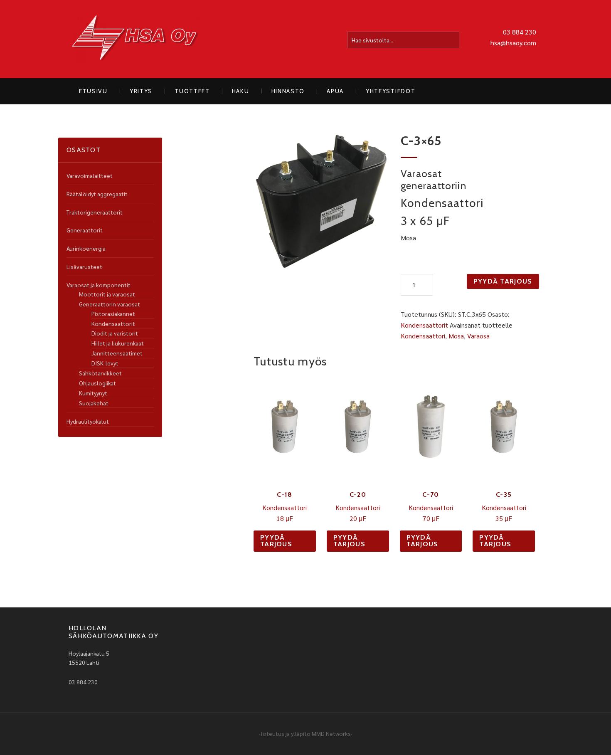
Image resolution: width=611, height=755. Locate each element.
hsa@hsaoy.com (513, 42)
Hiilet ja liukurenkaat (117, 343)
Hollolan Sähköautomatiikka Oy (135, 39)
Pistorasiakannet (113, 313)
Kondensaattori (423, 335)
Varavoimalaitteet (90, 175)
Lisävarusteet (84, 266)
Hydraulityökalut (88, 421)
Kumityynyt (93, 393)
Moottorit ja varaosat (107, 294)
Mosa (456, 335)
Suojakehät (93, 403)
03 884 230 (519, 31)
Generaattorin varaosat (109, 304)
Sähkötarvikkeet (100, 373)
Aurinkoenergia (86, 248)
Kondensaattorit (424, 325)
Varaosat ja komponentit (99, 285)
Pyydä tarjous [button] (276, 540)
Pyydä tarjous (502, 281)
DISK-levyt (104, 363)
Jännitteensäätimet (117, 353)
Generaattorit (85, 230)
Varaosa (478, 335)
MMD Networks (331, 733)
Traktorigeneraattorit (95, 212)
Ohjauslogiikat (97, 383)
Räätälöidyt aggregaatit (97, 193)
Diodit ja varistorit (114, 333)
